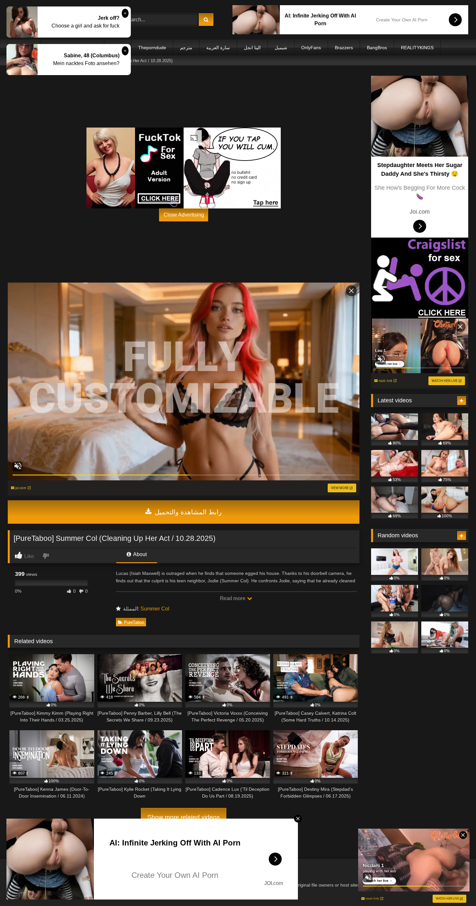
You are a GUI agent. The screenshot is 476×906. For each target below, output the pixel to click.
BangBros (377, 47)
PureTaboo (134, 622)
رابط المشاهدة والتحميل (187, 512)
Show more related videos (183, 817)
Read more (233, 598)
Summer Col (155, 608)
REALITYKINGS (417, 47)
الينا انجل (252, 47)
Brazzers (344, 47)
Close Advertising (184, 215)
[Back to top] (456, 886)
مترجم (186, 47)
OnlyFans (311, 47)
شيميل (281, 47)
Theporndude (152, 47)
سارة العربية (218, 47)
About (139, 554)
